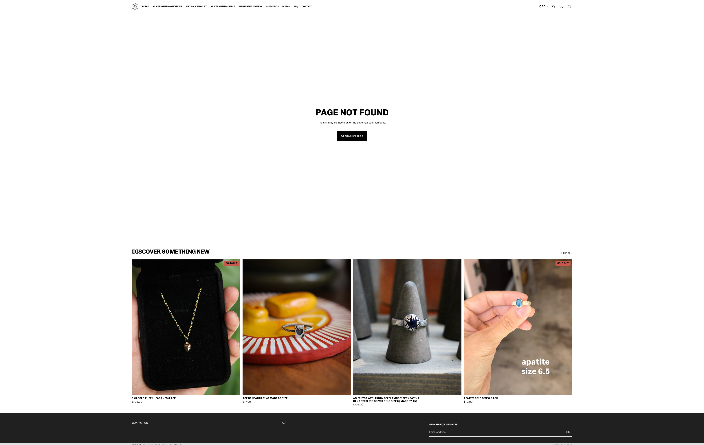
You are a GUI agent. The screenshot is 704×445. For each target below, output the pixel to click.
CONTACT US (140, 422)
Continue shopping (352, 135)
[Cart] (569, 6)
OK (568, 432)
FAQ (283, 422)
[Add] (345, 389)
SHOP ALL (566, 253)
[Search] (554, 6)
